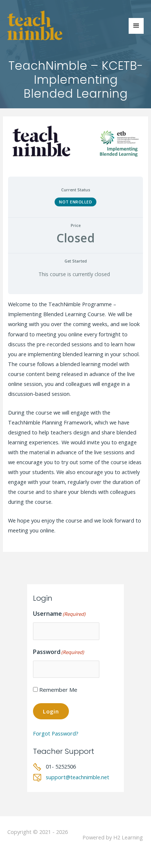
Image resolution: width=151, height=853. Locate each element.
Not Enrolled (75, 202)
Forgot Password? (55, 733)
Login (51, 711)
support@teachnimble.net (77, 777)
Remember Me (58, 689)
